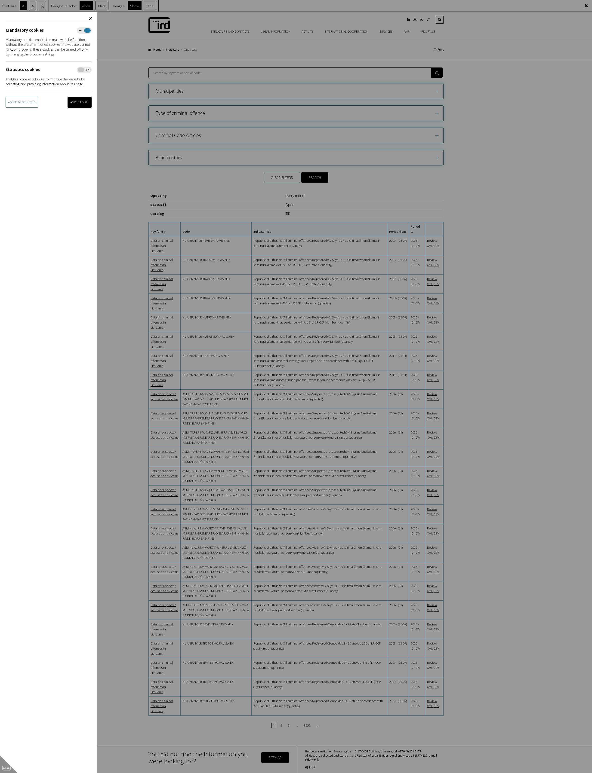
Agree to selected (22, 102)
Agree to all (79, 102)
